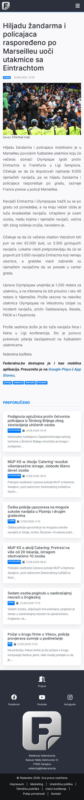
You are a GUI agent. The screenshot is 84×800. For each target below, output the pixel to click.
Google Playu (59, 369)
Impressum (17, 784)
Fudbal (7, 77)
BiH (10, 643)
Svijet (11, 602)
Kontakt (56, 793)
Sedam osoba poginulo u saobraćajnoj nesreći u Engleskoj (39, 595)
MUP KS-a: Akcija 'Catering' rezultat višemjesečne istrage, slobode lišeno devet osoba (39, 466)
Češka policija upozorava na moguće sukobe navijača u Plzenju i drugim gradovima (38, 511)
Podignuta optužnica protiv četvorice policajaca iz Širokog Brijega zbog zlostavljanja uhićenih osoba (39, 420)
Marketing (37, 784)
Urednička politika (61, 784)
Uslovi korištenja (56, 788)
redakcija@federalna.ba (42, 768)
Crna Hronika (14, 430)
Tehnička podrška (28, 788)
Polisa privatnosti (34, 793)
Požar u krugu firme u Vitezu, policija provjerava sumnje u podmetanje (38, 636)
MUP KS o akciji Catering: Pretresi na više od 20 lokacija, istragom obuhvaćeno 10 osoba (39, 552)
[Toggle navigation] (77, 6)
